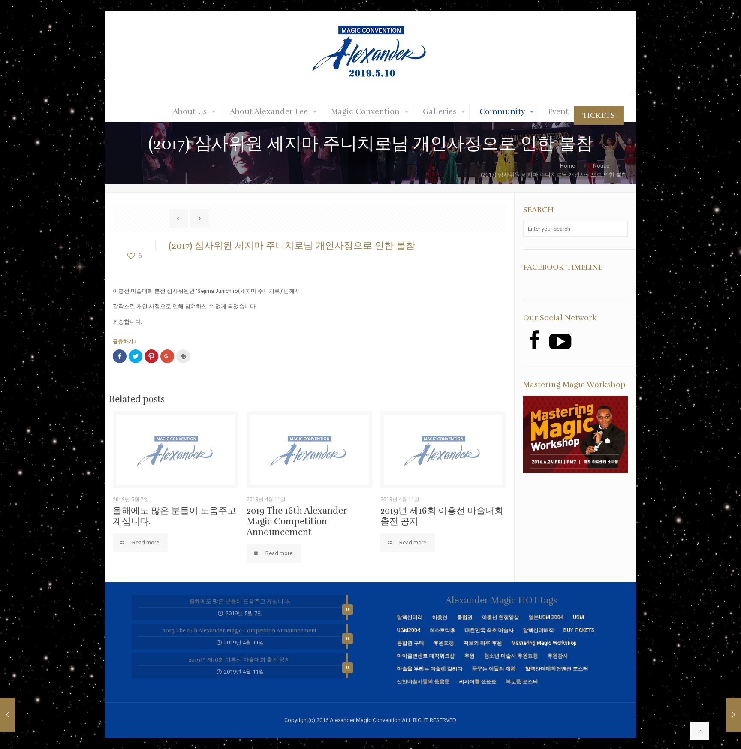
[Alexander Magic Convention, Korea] (370, 52)
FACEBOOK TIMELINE (562, 267)
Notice (601, 165)
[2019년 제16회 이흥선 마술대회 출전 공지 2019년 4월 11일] (716, 715)
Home (567, 165)
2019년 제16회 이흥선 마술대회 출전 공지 (441, 516)
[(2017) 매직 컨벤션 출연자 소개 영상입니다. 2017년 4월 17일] (24, 715)
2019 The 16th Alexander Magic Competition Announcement (297, 521)
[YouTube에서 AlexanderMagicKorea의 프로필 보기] (560, 341)
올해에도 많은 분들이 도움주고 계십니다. (174, 516)
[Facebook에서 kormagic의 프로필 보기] (534, 340)
